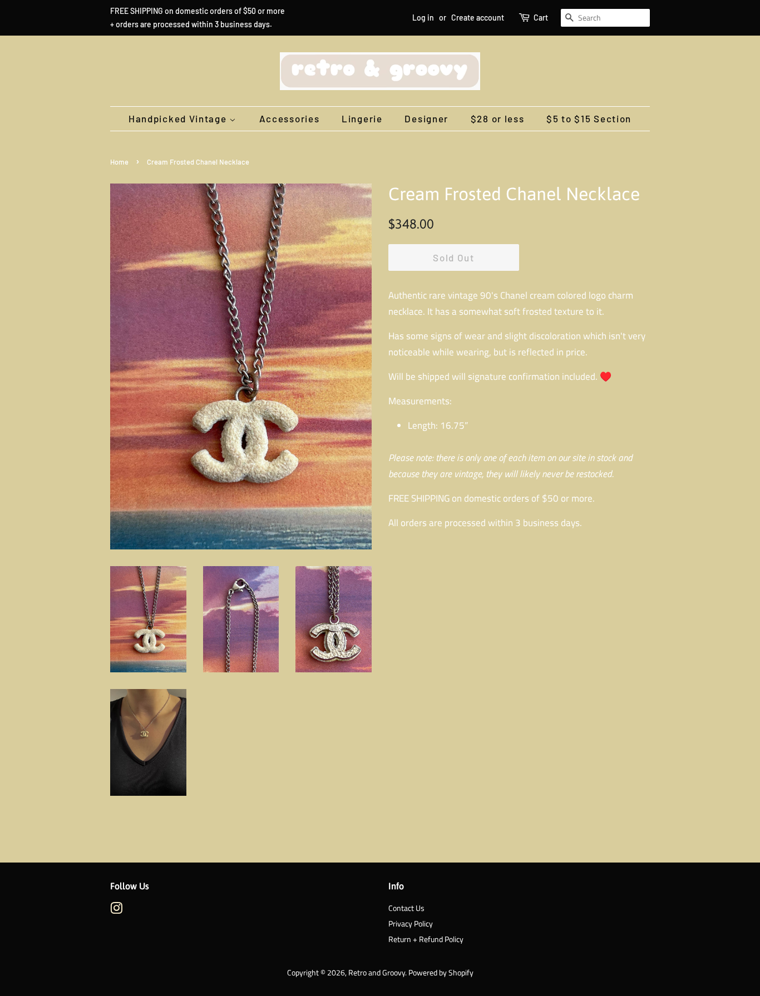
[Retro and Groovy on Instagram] (116, 910)
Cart (541, 17)
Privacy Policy (410, 924)
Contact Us (406, 908)
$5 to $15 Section (588, 118)
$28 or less (498, 118)
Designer (426, 118)
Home (119, 161)
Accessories (289, 118)
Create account (477, 17)
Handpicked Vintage (179, 118)
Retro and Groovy (376, 973)
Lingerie (362, 118)
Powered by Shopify (440, 973)
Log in (423, 17)
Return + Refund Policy (425, 939)
